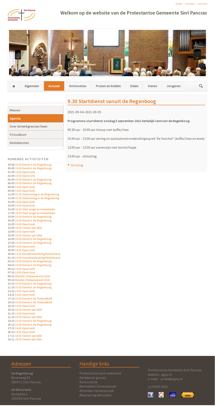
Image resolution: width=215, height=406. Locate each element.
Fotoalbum (18, 134)
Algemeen (32, 86)
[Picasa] (161, 396)
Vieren (152, 86)
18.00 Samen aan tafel (28, 228)
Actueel (54, 86)
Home (179, 4)
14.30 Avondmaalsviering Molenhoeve (37, 254)
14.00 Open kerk (25, 172)
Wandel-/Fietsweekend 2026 (32, 276)
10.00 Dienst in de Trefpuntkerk (33, 298)
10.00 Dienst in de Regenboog (33, 164)
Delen (134, 86)
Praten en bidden (108, 86)
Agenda (15, 118)
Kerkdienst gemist (92, 377)
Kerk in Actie (88, 382)
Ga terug (77, 165)
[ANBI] (172, 396)
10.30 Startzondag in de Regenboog (37, 194)
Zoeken (202, 4)
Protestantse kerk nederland (100, 373)
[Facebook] (150, 396)
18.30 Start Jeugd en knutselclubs (35, 209)
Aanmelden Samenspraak (97, 386)
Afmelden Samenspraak (96, 391)
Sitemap (190, 4)
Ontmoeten (77, 86)
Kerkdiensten (19, 143)
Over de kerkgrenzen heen (28, 126)
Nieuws (15, 110)
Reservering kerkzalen (95, 395)
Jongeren (174, 86)
